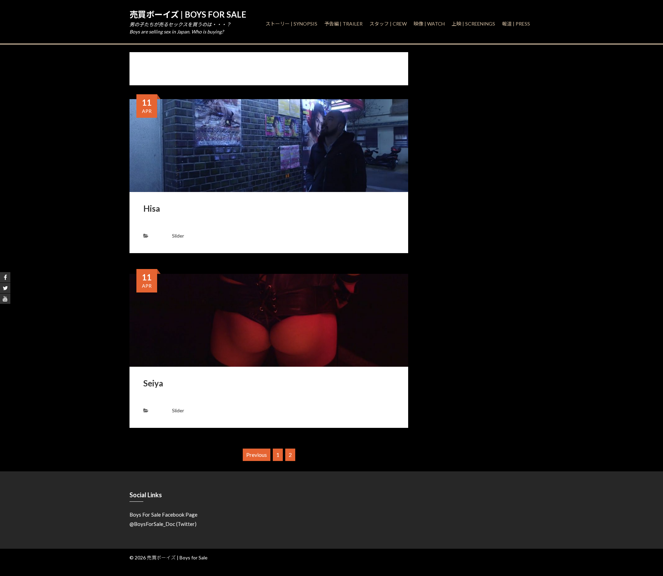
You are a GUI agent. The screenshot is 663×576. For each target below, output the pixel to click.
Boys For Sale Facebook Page (163, 514)
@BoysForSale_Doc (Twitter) (162, 524)
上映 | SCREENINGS (473, 24)
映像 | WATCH (429, 24)
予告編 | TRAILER (343, 24)
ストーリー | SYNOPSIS (291, 24)
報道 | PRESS (516, 24)
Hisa (151, 208)
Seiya (153, 383)
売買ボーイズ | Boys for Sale (187, 14)
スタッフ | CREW (388, 24)
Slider (178, 236)
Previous (256, 454)
